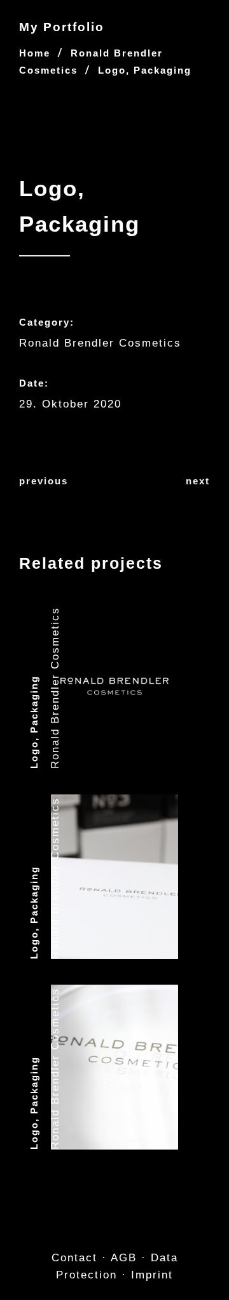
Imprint (152, 1275)
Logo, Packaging (34, 722)
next (198, 480)
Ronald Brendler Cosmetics (100, 343)
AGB (124, 1258)
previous (43, 480)
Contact (74, 1258)
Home (34, 53)
